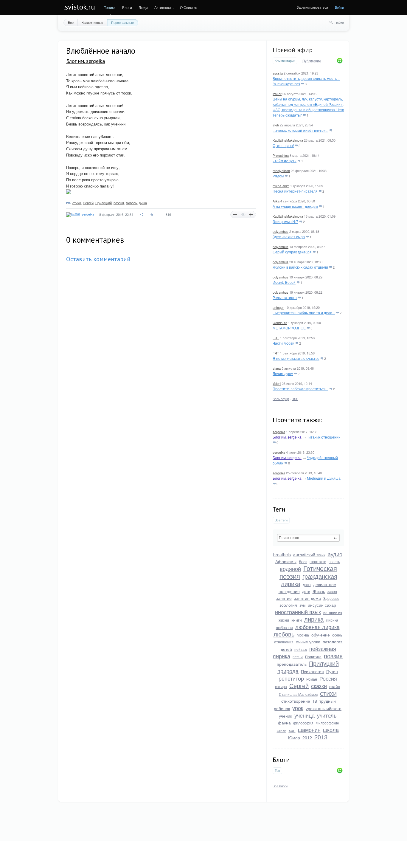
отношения (283, 641)
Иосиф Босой (284, 282)
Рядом (278, 175)
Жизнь (319, 591)
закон (332, 591)
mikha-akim (281, 185)
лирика (314, 619)
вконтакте (318, 561)
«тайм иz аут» (284, 160)
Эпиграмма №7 (285, 221)
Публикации (311, 61)
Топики (110, 7)
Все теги (281, 520)
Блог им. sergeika (287, 436)
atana (277, 368)
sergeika (279, 431)
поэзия (333, 655)
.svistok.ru (79, 7)
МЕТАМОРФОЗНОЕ (289, 327)
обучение (320, 635)
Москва (303, 634)
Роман (311, 679)
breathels (282, 554)
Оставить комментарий (98, 259)
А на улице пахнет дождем (295, 206)
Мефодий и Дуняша (324, 478)
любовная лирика (317, 627)
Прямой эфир (293, 50)
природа (288, 671)
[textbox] (308, 538)
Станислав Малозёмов (298, 694)
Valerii (277, 383)
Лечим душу (283, 373)
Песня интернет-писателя (295, 190)
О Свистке (188, 7)
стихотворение (295, 701)
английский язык (309, 554)
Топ (277, 770)
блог (303, 561)
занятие (284, 598)
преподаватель (292, 664)
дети (306, 591)
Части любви (283, 343)
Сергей (299, 685)
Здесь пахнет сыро (289, 236)
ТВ (315, 701)
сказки (319, 686)
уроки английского (323, 708)
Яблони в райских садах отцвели (300, 267)
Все (71, 22)
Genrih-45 (280, 322)
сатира (281, 686)
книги (296, 620)
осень (337, 634)
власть (334, 561)
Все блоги (280, 785)
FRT (276, 337)
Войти (339, 7)
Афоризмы (285, 561)
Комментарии (285, 61)
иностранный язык (298, 612)
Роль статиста (285, 297)
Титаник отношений (324, 436)
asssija (278, 73)
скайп (334, 686)
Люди (143, 7)
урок (297, 708)
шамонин (309, 729)
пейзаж (300, 649)
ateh (276, 125)
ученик (285, 716)
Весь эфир (281, 398)
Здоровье (331, 598)
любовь (284, 634)
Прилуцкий (324, 663)
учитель (326, 715)
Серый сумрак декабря (292, 251)
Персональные (122, 22)
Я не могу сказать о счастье (296, 358)
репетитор (291, 678)
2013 (320, 736)
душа (143, 202)
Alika (276, 201)
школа (331, 729)
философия (303, 722)
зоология (288, 605)
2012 (307, 738)
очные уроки (308, 642)
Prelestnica (281, 155)
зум (302, 605)
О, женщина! (283, 145)
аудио (335, 554)
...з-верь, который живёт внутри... (300, 130)
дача (307, 584)
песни (298, 656)
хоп (292, 730)
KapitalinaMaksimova (288, 140)
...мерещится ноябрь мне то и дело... (304, 312)
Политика (313, 656)
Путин (332, 671)
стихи (328, 693)
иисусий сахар (322, 605)
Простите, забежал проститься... (300, 388)
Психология (312, 671)
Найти (339, 22)
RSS (295, 398)
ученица (304, 715)
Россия (328, 678)
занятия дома (307, 598)
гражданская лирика (309, 580)
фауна (284, 723)
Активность (163, 7)
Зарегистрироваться (312, 7)
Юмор (294, 738)
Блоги (127, 7)
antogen (278, 307)
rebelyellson (281, 170)
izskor (277, 93)
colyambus (280, 231)
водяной (290, 568)
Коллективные (92, 22)
